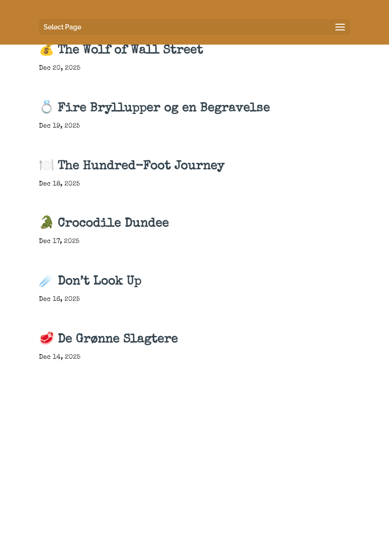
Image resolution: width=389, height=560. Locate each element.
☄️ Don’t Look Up (90, 282)
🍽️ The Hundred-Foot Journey (131, 166)
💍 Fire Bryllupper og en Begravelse (154, 109)
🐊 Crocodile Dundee (104, 224)
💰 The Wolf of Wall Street (121, 51)
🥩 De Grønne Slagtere (108, 340)
